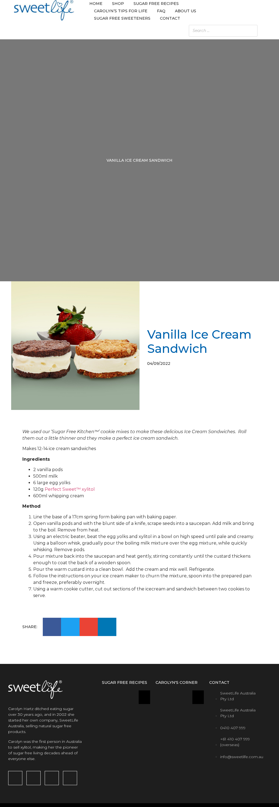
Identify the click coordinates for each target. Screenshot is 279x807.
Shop (118, 3)
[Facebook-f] (15, 778)
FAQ (161, 10)
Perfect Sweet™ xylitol (70, 489)
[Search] (270, 30)
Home (95, 3)
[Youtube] (52, 778)
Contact (170, 18)
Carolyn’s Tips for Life (120, 10)
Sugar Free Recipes (156, 3)
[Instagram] (33, 778)
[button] (52, 627)
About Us (185, 10)
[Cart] (262, 11)
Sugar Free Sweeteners (122, 18)
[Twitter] (70, 778)
